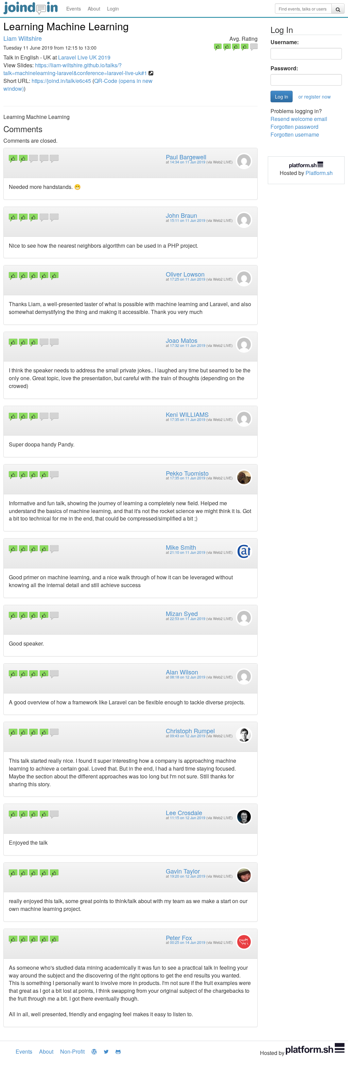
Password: (284, 68)
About (94, 8)
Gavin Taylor (183, 870)
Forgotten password (294, 126)
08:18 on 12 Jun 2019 (187, 677)
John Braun (181, 215)
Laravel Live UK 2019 (84, 57)
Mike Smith (181, 547)
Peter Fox (179, 937)
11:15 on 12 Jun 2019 (187, 817)
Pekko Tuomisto (187, 473)
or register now (314, 96)
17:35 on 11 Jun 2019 (187, 419)
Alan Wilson (182, 671)
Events (73, 8)
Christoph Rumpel (190, 730)
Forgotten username (295, 134)
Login (113, 8)
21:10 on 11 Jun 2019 (187, 552)
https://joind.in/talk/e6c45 (61, 81)
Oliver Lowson (185, 273)
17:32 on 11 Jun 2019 (187, 345)
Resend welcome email (299, 119)
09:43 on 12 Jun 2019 (187, 735)
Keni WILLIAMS (187, 414)
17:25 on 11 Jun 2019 (187, 279)
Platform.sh (319, 173)
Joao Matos (181, 340)
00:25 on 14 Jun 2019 (187, 942)
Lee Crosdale (184, 812)
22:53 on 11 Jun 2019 (187, 618)
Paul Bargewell (186, 156)
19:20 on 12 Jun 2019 (187, 876)
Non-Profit (72, 1051)
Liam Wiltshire (22, 38)
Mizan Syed (182, 613)
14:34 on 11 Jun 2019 (187, 161)
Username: (285, 42)
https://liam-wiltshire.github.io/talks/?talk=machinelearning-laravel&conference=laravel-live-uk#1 (75, 69)
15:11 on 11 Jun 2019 (187, 220)
